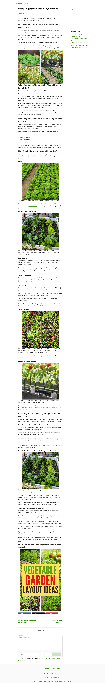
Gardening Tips (21, 13)
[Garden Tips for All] (27, 3)
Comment (21, 635)
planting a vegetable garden (52, 37)
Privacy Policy (56, 677)
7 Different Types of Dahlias (79, 47)
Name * (22, 652)
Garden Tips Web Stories (52, 668)
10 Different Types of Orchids (79, 45)
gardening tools (32, 206)
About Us (46, 674)
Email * (43, 652)
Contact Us (48, 677)
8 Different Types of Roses (78, 42)
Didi (20, 10)
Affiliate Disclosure (55, 674)
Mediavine (68, 681)
